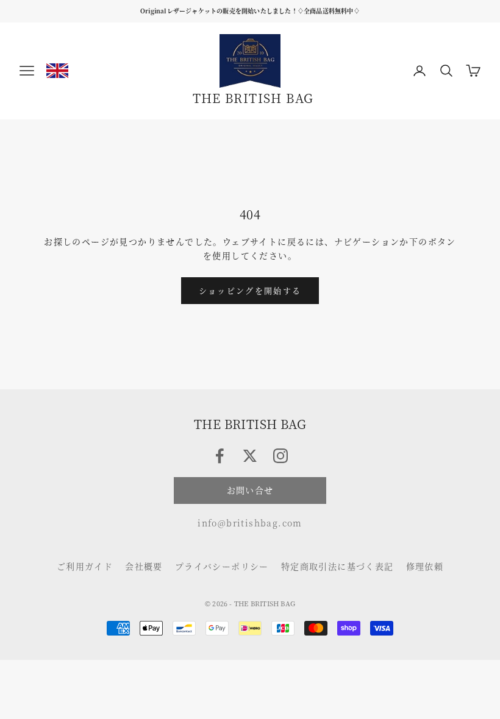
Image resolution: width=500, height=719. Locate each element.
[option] (57, 70)
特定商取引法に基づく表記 (337, 566)
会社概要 (144, 566)
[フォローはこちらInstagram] (280, 456)
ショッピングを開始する (250, 290)
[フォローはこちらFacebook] (219, 456)
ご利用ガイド (85, 566)
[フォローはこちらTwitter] (250, 456)
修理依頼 (425, 566)
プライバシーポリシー (222, 566)
